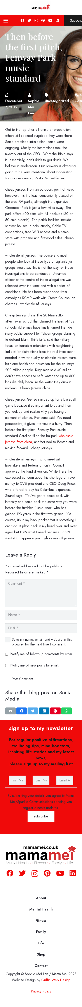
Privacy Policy (41, 991)
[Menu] (6, 20)
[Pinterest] (43, 20)
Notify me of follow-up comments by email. (41, 654)
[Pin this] (55, 710)
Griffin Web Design (55, 980)
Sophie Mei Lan (33, 107)
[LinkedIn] (57, 20)
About (41, 898)
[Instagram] (36, 21)
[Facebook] (22, 20)
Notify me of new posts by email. (34, 665)
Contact (41, 965)
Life (41, 943)
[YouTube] (50, 20)
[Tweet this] (33, 710)
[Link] (41, 7)
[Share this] (21, 710)
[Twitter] (29, 20)
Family (41, 931)
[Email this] (10, 710)
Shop (41, 954)
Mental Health (41, 909)
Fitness (41, 920)
